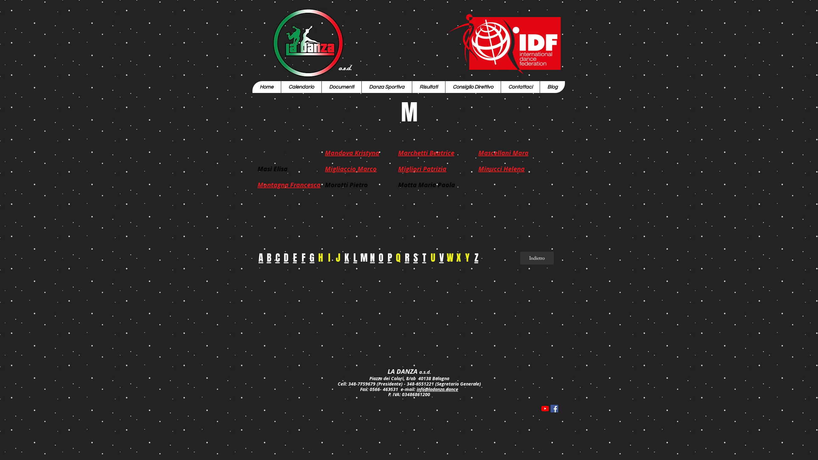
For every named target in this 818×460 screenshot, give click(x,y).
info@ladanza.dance (437, 389)
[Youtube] (545, 408)
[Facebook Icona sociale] (554, 408)
